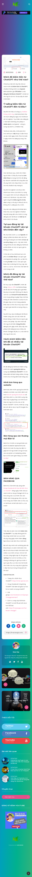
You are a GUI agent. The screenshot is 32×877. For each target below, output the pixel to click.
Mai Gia (16, 652)
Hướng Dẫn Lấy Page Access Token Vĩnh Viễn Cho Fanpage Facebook (20, 762)
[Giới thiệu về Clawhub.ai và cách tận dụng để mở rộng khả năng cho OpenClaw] (5, 778)
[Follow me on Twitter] (14, 662)
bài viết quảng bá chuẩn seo (15, 395)
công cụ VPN (11, 287)
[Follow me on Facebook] (18, 662)
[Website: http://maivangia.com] (10, 662)
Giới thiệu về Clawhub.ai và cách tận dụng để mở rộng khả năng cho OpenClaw (20, 779)
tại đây (6, 458)
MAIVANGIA (20, 845)
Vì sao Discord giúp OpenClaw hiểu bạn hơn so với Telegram (20, 770)
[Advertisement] (16, 33)
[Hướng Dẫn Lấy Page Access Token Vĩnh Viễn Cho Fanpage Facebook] (5, 761)
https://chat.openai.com (20, 581)
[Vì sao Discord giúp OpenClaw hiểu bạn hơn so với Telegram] (5, 770)
